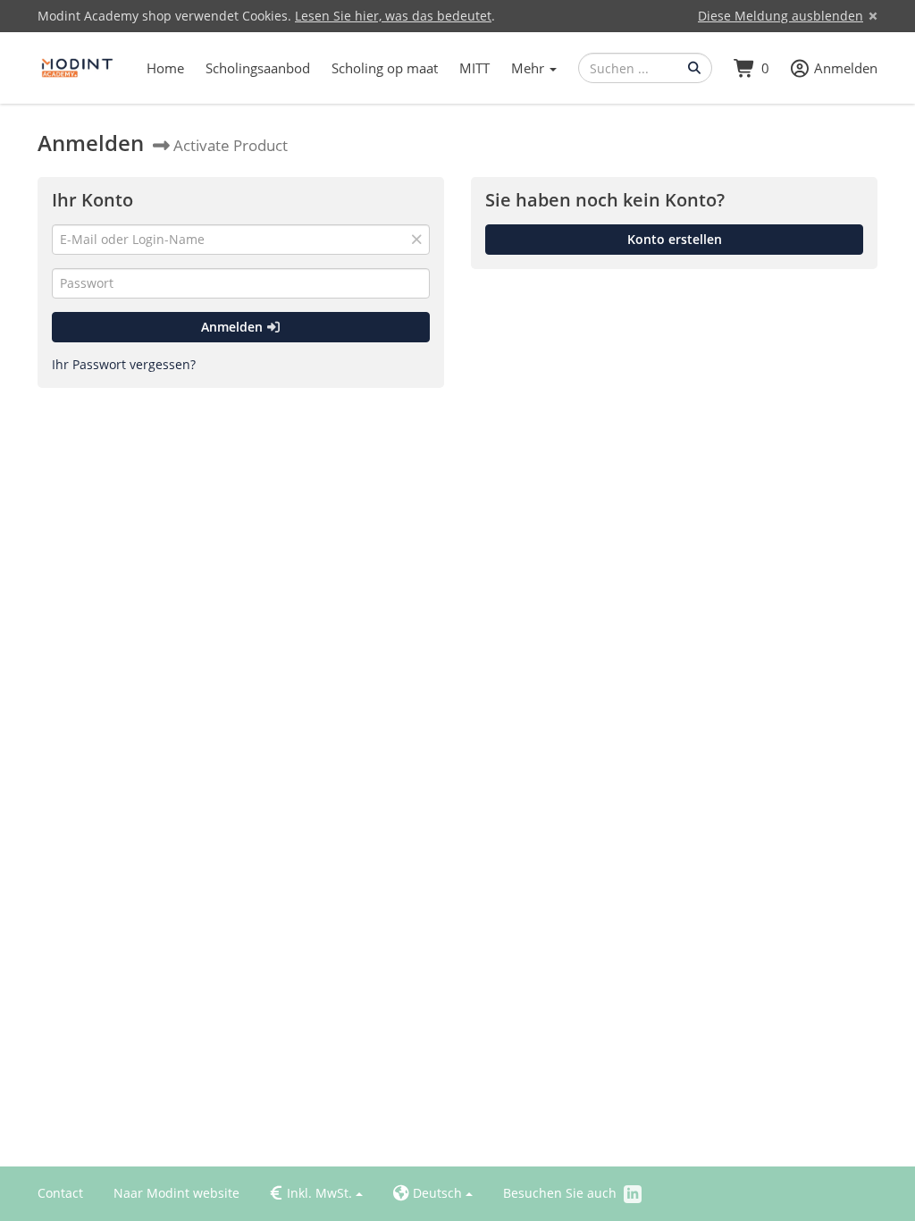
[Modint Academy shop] (78, 68)
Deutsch (427, 1193)
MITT (474, 68)
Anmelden (233, 326)
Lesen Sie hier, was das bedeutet (393, 15)
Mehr (529, 68)
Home (165, 68)
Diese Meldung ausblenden (780, 15)
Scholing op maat (385, 68)
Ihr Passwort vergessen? (124, 364)
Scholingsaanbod (258, 68)
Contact (60, 1192)
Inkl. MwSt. (311, 1192)
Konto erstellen (674, 239)
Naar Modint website (176, 1192)
